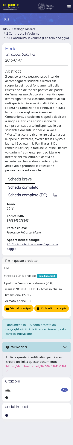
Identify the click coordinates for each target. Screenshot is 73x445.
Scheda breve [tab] (20, 179)
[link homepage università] (46, 6)
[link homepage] (13, 6)
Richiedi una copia (52, 308)
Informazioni (18, 347)
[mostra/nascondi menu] (69, 7)
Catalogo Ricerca (24, 29)
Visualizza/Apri (20, 308)
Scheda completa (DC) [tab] (27, 195)
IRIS (5, 29)
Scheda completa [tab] (23, 187)
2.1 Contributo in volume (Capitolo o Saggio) (37, 38)
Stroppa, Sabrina (20, 54)
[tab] (55, 195)
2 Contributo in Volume (22, 33)
